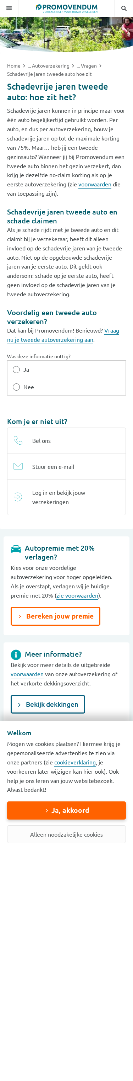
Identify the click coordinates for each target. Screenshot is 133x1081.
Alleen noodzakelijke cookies (66, 834)
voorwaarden (94, 183)
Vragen (89, 65)
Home (14, 65)
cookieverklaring (75, 761)
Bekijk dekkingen (51, 704)
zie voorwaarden (77, 595)
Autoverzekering (51, 65)
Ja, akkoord (70, 810)
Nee (28, 386)
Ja (26, 369)
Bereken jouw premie (59, 615)
